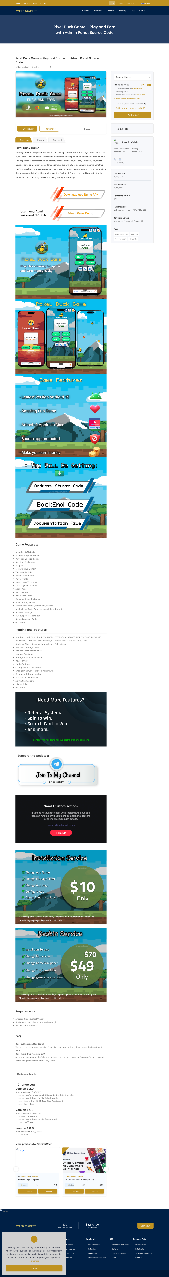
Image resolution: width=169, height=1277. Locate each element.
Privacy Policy (140, 1244)
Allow (34, 1268)
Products (26, 3)
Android (134, 234)
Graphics (110, 10)
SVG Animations (94, 1244)
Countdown (92, 1253)
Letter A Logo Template (28, 1179)
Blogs (35, 3)
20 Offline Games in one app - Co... (80, 1179)
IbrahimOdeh (23, 67)
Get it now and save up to (130, 108)
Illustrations (69, 1253)
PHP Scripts (84, 10)
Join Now (145, 1225)
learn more (34, 1260)
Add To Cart (133, 114)
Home (17, 3)
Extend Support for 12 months (131, 103)
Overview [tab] (24, 139)
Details (28, 1191)
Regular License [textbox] (123, 76)
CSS (133, 10)
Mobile (36, 67)
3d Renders (69, 1244)
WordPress (98, 10)
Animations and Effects (120, 1244)
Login (120, 3)
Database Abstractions (97, 1257)
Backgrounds (70, 1249)
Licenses (138, 1257)
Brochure (68, 1257)
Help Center (140, 1249)
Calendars (92, 1249)
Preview (48, 1191)
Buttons (115, 1249)
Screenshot (50, 128)
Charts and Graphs (119, 1253)
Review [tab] (40, 139)
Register (130, 3)
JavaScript (123, 10)
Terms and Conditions (143, 1253)
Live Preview (28, 128)
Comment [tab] (57, 139)
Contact (43, 3)
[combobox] (132, 77)
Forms (114, 1257)
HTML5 (142, 10)
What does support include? (127, 98)
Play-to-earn (120, 238)
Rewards (133, 238)
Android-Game (121, 234)
